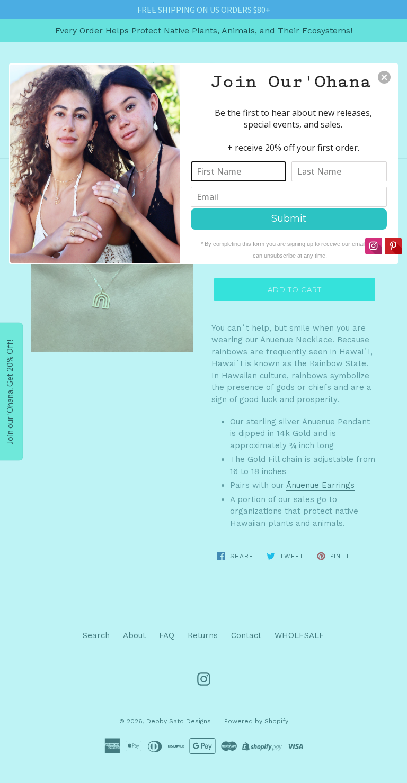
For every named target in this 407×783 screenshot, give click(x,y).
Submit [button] (288, 218)
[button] (384, 77)
